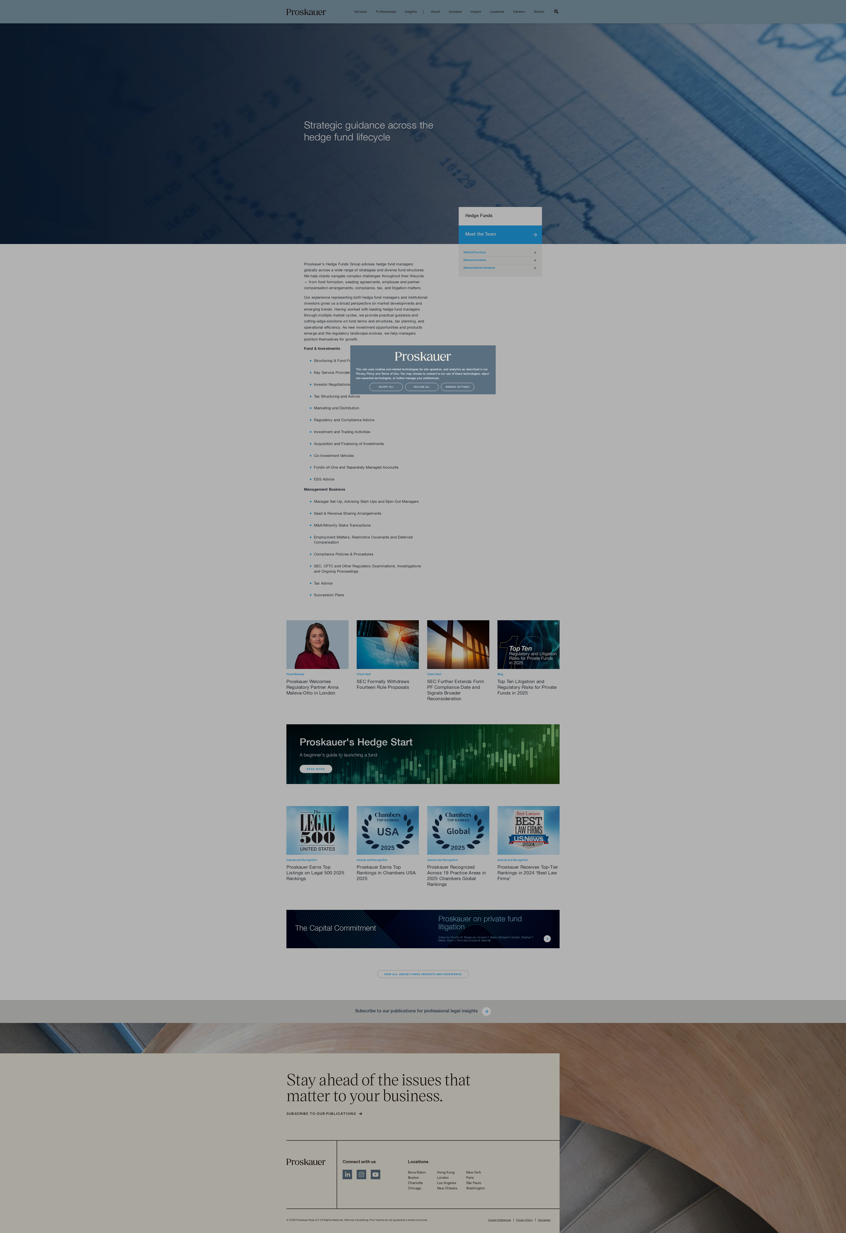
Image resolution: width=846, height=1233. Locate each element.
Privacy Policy (365, 374)
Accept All (386, 387)
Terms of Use (390, 374)
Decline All (422, 387)
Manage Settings (457, 387)
